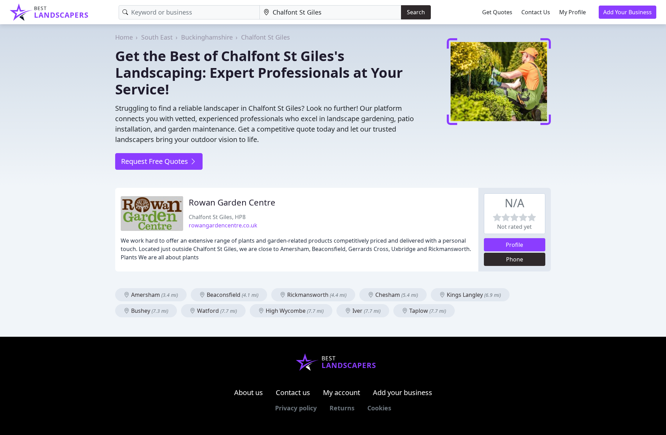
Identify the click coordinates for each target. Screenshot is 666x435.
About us (248, 392)
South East (157, 37)
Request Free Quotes (155, 161)
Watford (216, 311)
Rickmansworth (316, 295)
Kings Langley (473, 295)
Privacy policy (296, 408)
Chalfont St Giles (265, 37)
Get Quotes (497, 12)
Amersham (154, 295)
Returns (342, 408)
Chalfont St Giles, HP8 (217, 217)
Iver (366, 311)
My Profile (572, 12)
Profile (514, 245)
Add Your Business (627, 12)
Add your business (402, 392)
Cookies (379, 408)
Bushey (149, 311)
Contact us (293, 392)
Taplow (427, 311)
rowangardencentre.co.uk (223, 225)
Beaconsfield (231, 295)
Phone (514, 259)
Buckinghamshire (207, 37)
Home (124, 37)
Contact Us (535, 12)
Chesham (396, 295)
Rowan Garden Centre (232, 202)
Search (416, 12)
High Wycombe (294, 311)
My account (341, 392)
